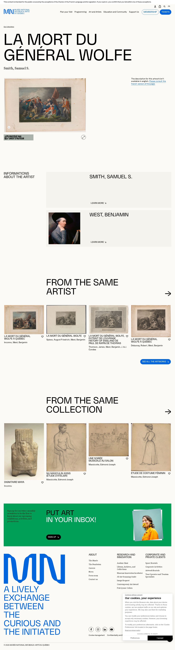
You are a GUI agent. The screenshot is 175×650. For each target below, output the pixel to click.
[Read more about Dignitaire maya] (24, 451)
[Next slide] (168, 293)
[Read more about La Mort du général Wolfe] (66, 319)
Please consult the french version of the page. (148, 82)
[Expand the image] (83, 137)
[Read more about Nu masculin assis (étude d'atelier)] (66, 447)
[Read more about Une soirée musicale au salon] (109, 439)
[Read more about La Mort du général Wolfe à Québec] (24, 319)
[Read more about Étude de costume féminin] (151, 447)
